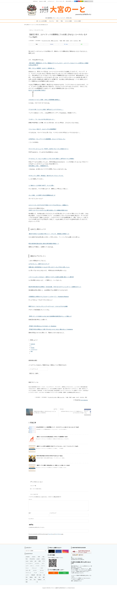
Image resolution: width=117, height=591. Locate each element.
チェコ (27, 568)
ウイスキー (37, 563)
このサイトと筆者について (77, 579)
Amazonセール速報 (42, 1)
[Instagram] (79, 1)
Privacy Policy (50, 534)
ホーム (31, 30)
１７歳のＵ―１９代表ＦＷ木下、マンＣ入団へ (41, 185)
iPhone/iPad (32, 559)
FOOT (64, 40)
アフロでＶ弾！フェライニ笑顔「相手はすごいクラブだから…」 (46, 109)
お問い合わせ (35, 1)
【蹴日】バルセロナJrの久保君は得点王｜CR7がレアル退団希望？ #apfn (52, 436)
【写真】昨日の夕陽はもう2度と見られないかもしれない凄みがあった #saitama (51, 329)
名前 (30, 513)
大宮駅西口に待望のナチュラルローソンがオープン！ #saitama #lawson (49, 296)
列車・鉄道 (39, 575)
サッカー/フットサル (39, 30)
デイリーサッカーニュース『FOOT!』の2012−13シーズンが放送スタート (49, 149)
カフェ (43, 563)
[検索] (92, 1)
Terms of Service (58, 534)
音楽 (26, 581)
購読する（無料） (34, 373)
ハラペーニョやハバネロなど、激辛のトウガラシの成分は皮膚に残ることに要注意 (51, 277)
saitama (43, 559)
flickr (27, 559)
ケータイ (37, 565)
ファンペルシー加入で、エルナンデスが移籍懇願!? (42, 129)
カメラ (27, 565)
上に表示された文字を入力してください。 (37, 527)
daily (61, 40)
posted (38, 559)
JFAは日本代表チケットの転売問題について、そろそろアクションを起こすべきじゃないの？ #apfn (57, 427)
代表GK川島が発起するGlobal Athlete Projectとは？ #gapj (49, 455)
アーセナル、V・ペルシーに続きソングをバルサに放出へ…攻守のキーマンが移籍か (51, 158)
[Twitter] (75, 1)
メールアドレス (52, 513)
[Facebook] (77, 1)
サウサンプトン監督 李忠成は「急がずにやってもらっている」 (46, 175)
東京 (35, 577)
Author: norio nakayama (76, 558)
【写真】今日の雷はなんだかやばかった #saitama (42, 326)
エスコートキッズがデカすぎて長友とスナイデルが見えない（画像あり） (49, 205)
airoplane (28, 556)
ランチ (35, 572)
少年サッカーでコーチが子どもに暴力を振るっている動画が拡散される (48, 210)
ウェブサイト (31, 518)
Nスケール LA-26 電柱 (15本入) (37, 90)
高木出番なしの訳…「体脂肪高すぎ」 (39, 166)
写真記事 (33, 575)
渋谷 (26, 579)
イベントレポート (29, 563)
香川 (80, 40)
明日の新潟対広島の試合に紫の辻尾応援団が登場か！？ (44, 243)
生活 (31, 579)
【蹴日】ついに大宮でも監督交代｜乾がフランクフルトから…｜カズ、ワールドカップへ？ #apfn (57, 446)
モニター (35, 570)
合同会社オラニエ (78, 580)
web (35, 561)
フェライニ (75, 40)
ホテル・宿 (28, 570)
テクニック (34, 568)
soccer (67, 40)
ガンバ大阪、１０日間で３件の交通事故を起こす (42, 195)
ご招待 (39, 561)
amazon (33, 556)
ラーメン (42, 572)
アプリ (43, 561)
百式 (35, 579)
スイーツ (43, 565)
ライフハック (28, 572)
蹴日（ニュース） (54, 40)
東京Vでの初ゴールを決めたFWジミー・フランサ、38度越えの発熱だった (49, 234)
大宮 (44, 575)
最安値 (31, 577)
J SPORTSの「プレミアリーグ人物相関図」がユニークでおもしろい (47, 139)
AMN (39, 556)
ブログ (41, 568)
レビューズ (74, 575)
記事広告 (39, 579)
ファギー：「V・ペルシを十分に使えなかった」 (42, 119)
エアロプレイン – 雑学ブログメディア (39, 264)
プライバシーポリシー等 (60, 1)
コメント (30, 499)
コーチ (71, 40)
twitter (31, 561)
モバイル (42, 570)
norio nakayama (84, 400)
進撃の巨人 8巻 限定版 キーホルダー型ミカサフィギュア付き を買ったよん (49, 267)
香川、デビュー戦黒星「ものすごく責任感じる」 (42, 68)
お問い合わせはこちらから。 (78, 572)
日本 (26, 577)
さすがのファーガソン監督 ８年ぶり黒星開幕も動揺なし (45, 99)
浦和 (44, 577)
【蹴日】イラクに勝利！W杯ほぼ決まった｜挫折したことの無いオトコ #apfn (53, 465)
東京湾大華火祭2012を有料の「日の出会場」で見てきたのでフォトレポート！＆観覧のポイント (55, 287)
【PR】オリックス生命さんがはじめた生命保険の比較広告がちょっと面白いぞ (50, 316)
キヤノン (32, 565)
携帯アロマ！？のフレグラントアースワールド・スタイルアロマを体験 (48, 306)
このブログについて (51, 1)
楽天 (39, 577)
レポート (27, 575)
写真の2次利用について (70, 1)
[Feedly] (83, 1)
